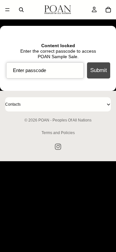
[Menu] (7, 9)
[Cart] (108, 10)
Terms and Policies (58, 133)
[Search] (21, 10)
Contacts (13, 104)
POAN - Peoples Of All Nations (65, 120)
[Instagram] (58, 147)
